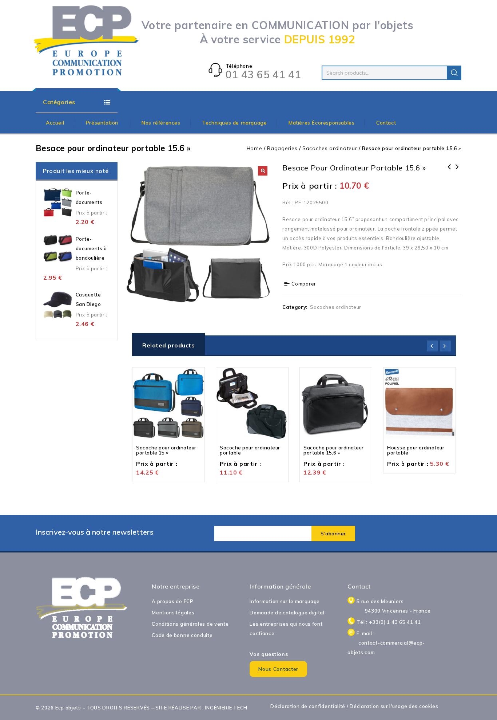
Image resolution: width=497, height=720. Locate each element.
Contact (386, 122)
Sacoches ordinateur (329, 148)
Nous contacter (278, 669)
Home (254, 148)
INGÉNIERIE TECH (226, 708)
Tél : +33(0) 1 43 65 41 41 (389, 622)
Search (454, 73)
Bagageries (282, 148)
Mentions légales (173, 612)
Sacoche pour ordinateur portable (457, 171)
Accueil (55, 122)
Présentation (103, 122)
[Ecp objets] (86, 41)
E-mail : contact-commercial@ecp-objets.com (393, 642)
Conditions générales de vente (190, 624)
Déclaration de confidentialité (307, 706)
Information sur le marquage (285, 601)
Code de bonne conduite (182, 635)
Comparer (303, 284)
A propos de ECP (173, 601)
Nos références (161, 122)
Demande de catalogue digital (287, 612)
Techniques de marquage (234, 122)
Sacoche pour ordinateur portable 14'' (449, 176)
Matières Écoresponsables (321, 122)
